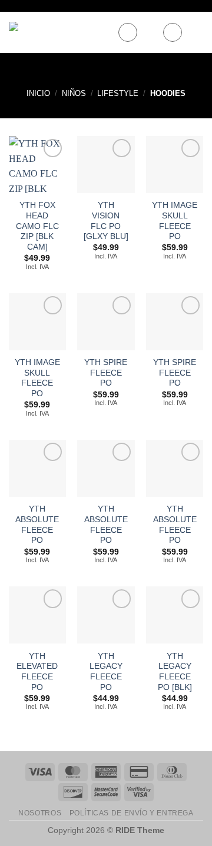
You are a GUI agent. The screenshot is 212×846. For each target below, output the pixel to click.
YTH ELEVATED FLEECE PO (37, 672)
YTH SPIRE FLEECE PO (105, 372)
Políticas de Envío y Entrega (131, 813)
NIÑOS (74, 93)
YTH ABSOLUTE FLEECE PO (37, 525)
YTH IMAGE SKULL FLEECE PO (174, 221)
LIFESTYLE (117, 93)
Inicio (38, 93)
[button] (127, 32)
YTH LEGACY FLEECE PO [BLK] (175, 672)
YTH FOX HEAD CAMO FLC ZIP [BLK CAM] (37, 226)
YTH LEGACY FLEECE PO (106, 672)
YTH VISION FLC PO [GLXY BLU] (106, 221)
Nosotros (39, 813)
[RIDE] (58, 32)
